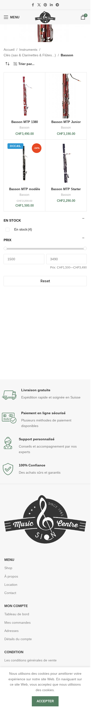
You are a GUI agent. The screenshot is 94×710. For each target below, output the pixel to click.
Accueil (9, 49)
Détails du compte (18, 639)
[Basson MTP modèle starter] (24, 163)
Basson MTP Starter (66, 189)
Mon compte (16, 606)
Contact (10, 593)
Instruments (28, 49)
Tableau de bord (16, 614)
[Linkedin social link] (51, 5)
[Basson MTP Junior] (66, 96)
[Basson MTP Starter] (66, 163)
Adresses (11, 631)
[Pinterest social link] (45, 5)
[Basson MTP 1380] (24, 96)
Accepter (45, 701)
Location (10, 585)
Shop (8, 568)
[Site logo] (45, 17)
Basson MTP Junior (66, 122)
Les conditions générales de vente (30, 660)
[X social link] (39, 5)
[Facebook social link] (33, 5)
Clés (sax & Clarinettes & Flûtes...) (30, 55)
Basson (24, 127)
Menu (9, 560)
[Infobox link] (45, 395)
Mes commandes (17, 622)
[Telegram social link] (57, 5)
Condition (13, 652)
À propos (11, 576)
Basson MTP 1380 (24, 122)
